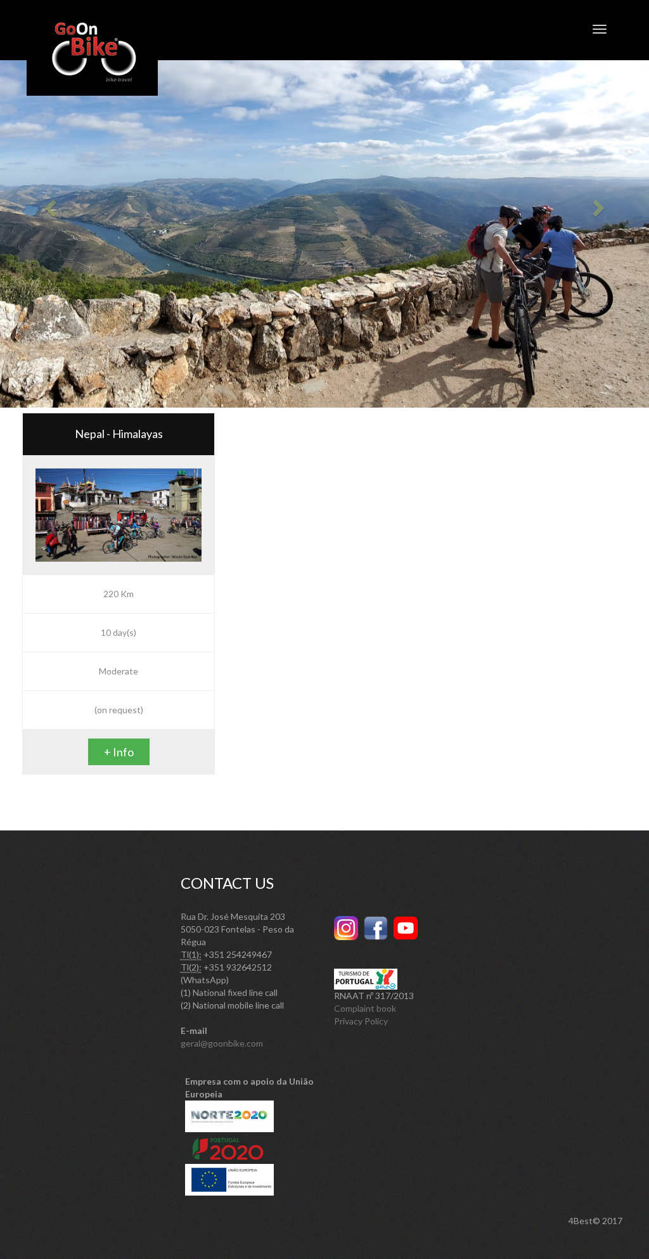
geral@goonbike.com (222, 1043)
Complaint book (365, 1008)
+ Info (119, 752)
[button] (49, 204)
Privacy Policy (361, 1021)
